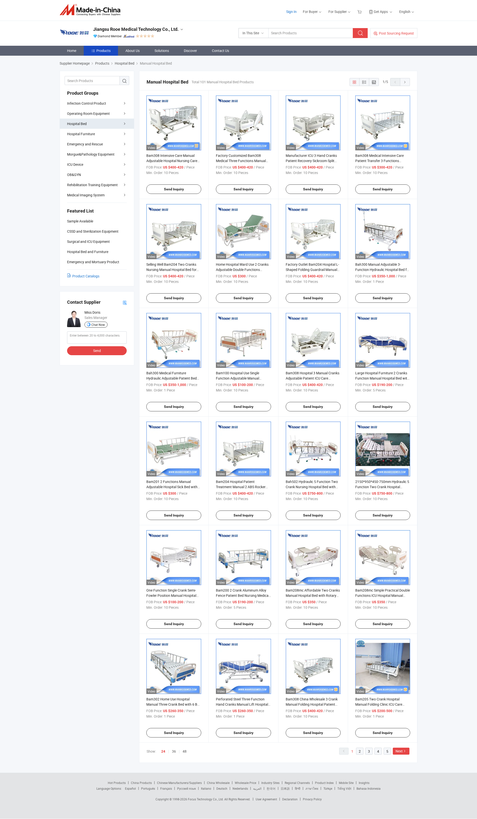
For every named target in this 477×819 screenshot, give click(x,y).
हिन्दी (297, 788)
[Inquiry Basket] (360, 11)
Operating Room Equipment (88, 113)
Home (71, 50)
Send (97, 350)
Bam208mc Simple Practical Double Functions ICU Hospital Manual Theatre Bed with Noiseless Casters (382, 595)
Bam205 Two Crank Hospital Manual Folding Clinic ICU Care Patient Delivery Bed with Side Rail (381, 704)
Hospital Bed (77, 123)
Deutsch (221, 788)
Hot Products (117, 783)
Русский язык (186, 788)
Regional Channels (297, 783)
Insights (364, 783)
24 (163, 751)
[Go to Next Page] (405, 82)
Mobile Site (346, 783)
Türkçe (327, 788)
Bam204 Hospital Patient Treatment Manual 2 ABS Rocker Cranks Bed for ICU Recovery (241, 486)
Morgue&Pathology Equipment (91, 154)
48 (185, 751)
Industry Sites (270, 783)
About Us (132, 50)
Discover (190, 50)
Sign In (291, 11)
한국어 (271, 788)
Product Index (324, 783)
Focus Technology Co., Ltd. (206, 799)
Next (399, 751)
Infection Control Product (86, 103)
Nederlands (240, 788)
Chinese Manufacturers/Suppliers (179, 783)
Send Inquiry (174, 189)
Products (103, 50)
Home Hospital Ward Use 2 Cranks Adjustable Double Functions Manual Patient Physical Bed (242, 269)
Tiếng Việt (344, 788)
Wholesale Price (245, 783)
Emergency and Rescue (85, 144)
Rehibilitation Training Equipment (92, 184)
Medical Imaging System (86, 195)
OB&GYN (74, 174)
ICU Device (75, 164)
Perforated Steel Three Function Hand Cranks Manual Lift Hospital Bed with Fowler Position (242, 704)
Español (130, 788)
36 (174, 751)
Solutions (162, 50)
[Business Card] (125, 302)
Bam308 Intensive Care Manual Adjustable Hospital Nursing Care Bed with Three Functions (171, 160)
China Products (141, 783)
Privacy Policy (312, 799)
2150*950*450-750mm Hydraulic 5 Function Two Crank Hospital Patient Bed (382, 486)
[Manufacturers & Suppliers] (91, 10)
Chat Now (98, 325)
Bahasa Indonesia (369, 788)
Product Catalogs (85, 276)
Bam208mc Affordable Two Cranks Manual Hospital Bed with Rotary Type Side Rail (313, 595)
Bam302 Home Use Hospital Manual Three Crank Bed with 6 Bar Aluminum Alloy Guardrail (173, 704)
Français (166, 788)
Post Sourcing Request (396, 33)
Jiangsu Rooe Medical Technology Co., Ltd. (136, 29)
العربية (257, 788)
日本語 (285, 788)
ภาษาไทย (312, 788)
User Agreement (266, 799)
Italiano (206, 788)
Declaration (290, 799)
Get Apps (381, 11)
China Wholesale (218, 783)
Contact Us (220, 50)
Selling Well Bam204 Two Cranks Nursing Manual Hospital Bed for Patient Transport (171, 269)
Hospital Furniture (81, 133)
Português (148, 788)
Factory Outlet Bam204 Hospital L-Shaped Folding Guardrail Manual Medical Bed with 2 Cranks (312, 269)
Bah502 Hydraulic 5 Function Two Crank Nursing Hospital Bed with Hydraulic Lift (312, 486)
